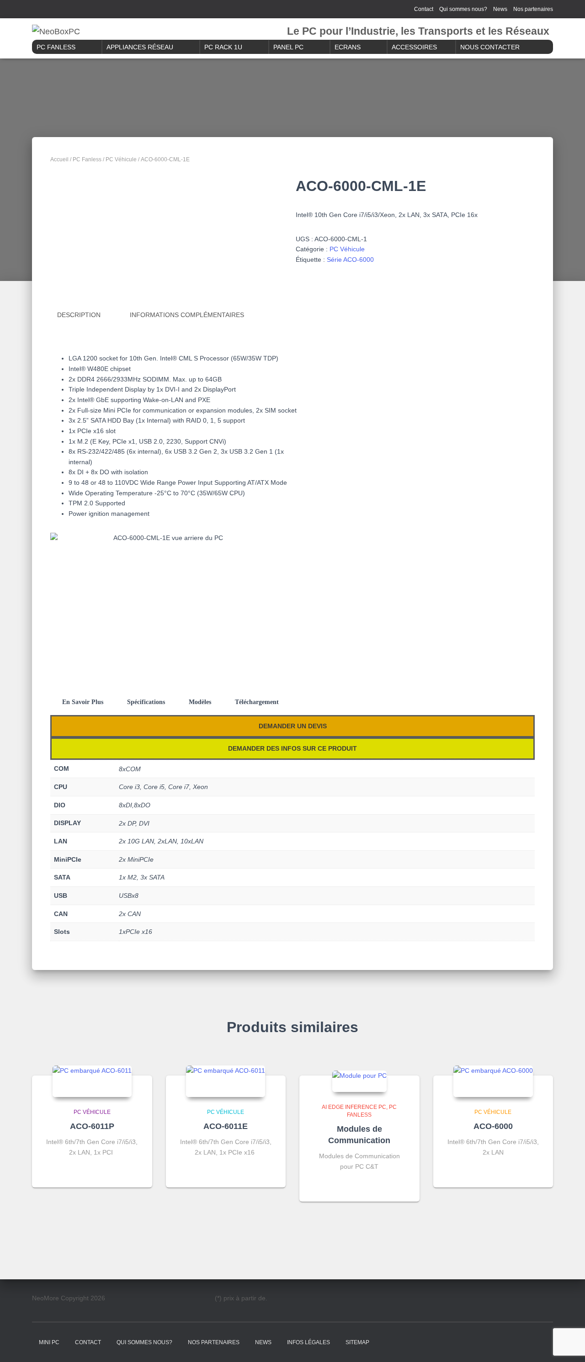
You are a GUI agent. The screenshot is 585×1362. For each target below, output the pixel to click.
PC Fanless (56, 47)
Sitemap (357, 1342)
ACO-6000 (493, 1126)
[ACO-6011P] (92, 1081)
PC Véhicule (121, 159)
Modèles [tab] (200, 702)
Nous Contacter (490, 47)
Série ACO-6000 (350, 259)
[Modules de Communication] (359, 1081)
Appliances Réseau (139, 47)
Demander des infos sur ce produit (292, 748)
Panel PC (288, 47)
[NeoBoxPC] (56, 31)
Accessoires (414, 47)
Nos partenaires (533, 9)
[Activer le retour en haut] (567, 1343)
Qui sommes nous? (463, 9)
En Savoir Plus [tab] (82, 702)
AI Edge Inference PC (354, 1107)
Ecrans (348, 47)
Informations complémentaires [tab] (187, 314)
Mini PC (49, 1342)
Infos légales (308, 1342)
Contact (423, 9)
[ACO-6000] (493, 1081)
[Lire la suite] (133, 1171)
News (500, 9)
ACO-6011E (225, 1126)
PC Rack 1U (223, 47)
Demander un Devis (293, 726)
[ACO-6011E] (225, 1081)
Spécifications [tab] (146, 702)
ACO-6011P (92, 1126)
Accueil (59, 159)
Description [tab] (79, 314)
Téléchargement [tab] (257, 702)
